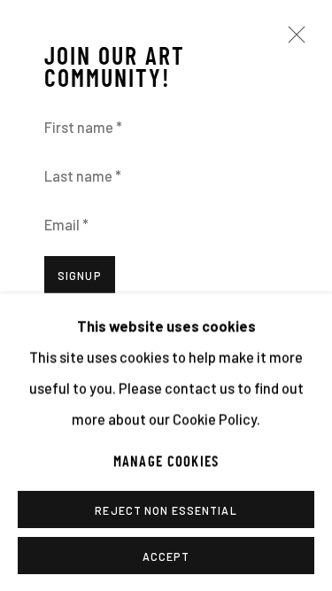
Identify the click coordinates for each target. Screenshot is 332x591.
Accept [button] (166, 555)
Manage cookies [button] (166, 461)
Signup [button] (80, 275)
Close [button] (292, 42)
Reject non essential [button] (165, 509)
